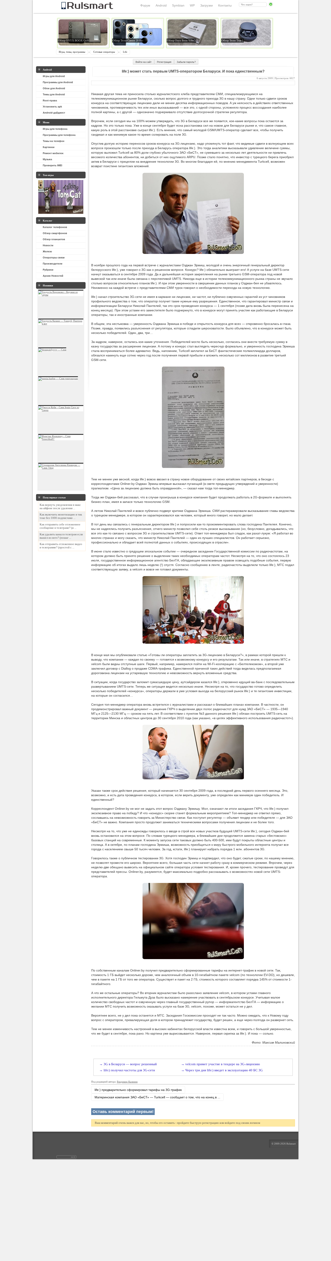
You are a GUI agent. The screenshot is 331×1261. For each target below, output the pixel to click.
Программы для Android (58, 82)
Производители (52, 263)
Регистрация (164, 62)
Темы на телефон (53, 141)
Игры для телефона (55, 129)
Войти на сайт (144, 62)
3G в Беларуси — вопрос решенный (130, 1064)
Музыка (47, 159)
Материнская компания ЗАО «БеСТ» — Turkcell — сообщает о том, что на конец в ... (157, 1097)
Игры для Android (54, 76)
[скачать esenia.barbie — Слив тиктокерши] (58, 378)
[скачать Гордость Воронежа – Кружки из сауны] (60, 294)
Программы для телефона (59, 135)
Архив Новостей (53, 275)
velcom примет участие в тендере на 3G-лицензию (222, 1064)
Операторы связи (54, 257)
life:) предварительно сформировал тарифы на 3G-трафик (138, 1090)
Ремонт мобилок (53, 153)
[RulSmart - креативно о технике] (79, 8)
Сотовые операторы (104, 51)
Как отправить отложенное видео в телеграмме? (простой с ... (61, 546)
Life (125, 51)
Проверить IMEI (52, 165)
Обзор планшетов (54, 239)
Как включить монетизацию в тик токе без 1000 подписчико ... (61, 516)
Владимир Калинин (127, 1081)
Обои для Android (54, 88)
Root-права (50, 100)
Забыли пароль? (186, 62)
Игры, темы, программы (72, 51)
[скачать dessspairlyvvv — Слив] (52, 349)
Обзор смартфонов (55, 233)
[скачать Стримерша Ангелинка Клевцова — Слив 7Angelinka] (60, 467)
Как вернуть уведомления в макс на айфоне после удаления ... (60, 506)
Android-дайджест (54, 112)
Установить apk (52, 106)
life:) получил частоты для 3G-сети (129, 1070)
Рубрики (48, 269)
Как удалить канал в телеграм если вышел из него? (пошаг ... (61, 536)
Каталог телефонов (55, 227)
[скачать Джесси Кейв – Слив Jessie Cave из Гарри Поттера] (60, 410)
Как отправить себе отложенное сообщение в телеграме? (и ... (60, 526)
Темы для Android (54, 94)
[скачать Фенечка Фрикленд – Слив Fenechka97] (60, 439)
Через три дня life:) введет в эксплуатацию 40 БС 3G (224, 1070)
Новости (48, 245)
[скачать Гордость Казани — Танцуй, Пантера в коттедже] (60, 323)
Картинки (48, 147)
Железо (47, 251)
